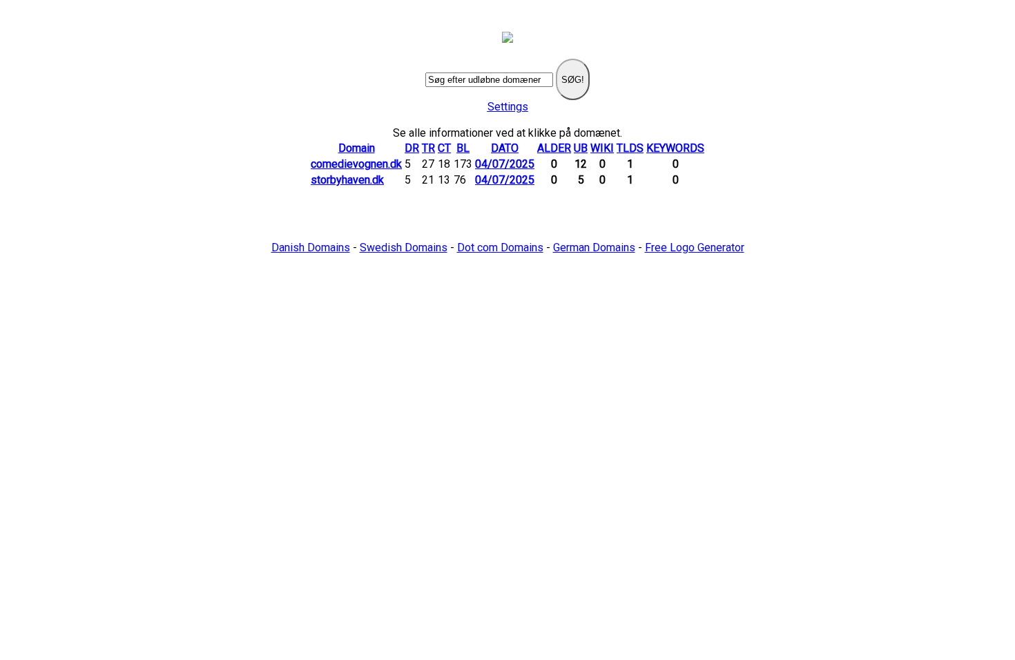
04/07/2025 (504, 164)
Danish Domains (310, 247)
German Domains (594, 247)
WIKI (602, 148)
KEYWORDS (675, 148)
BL (463, 148)
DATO (505, 148)
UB (581, 148)
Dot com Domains (500, 247)
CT (444, 148)
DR (412, 148)
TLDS (630, 148)
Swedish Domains (403, 247)
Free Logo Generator (694, 247)
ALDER (554, 148)
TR (428, 148)
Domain (356, 148)
